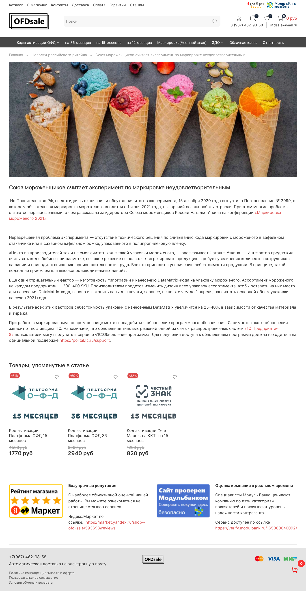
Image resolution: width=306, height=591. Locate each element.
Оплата (99, 5)
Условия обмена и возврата (31, 582)
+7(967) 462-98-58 (27, 557)
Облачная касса (243, 42)
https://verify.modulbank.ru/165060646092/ (256, 528)
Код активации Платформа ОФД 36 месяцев (87, 435)
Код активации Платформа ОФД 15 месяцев (28, 435)
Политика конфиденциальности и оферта (42, 573)
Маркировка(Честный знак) (182, 42)
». (45, 218)
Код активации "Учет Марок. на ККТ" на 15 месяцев (147, 435)
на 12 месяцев (139, 42)
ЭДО (216, 42)
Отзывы (137, 5)
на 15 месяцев (108, 42)
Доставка (80, 5)
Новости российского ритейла (59, 55)
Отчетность (273, 42)
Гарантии (118, 5)
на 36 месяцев (78, 42)
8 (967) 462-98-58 (247, 25)
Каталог (16, 5)
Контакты (59, 5)
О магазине (37, 5)
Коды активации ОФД (36, 42)
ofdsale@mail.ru (283, 25)
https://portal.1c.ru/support (85, 340)
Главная (16, 55)
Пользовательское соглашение (33, 577)
